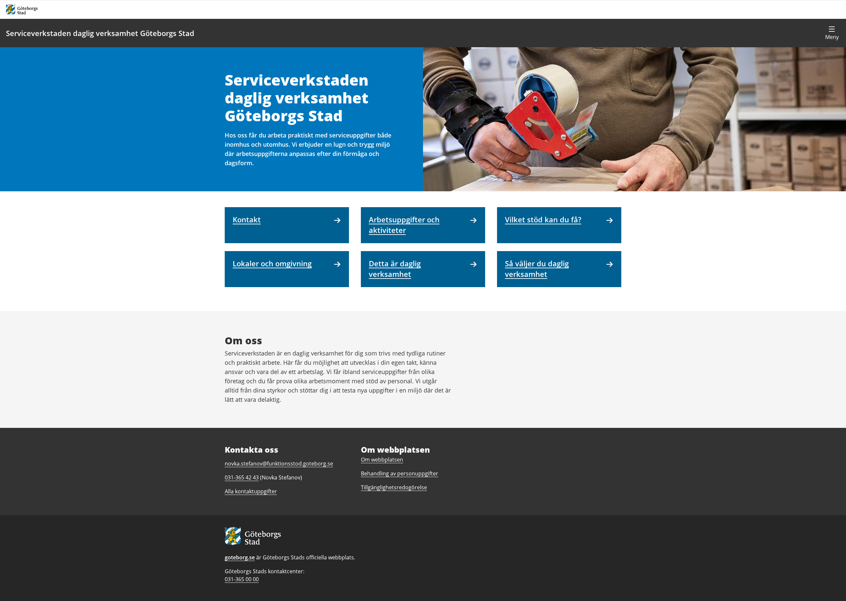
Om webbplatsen (382, 459)
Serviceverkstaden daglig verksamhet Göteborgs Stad (100, 33)
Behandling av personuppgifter (399, 473)
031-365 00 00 (242, 579)
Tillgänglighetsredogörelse (394, 487)
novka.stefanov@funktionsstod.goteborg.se (279, 463)
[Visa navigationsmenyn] (832, 33)
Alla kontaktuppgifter (251, 491)
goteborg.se (240, 557)
